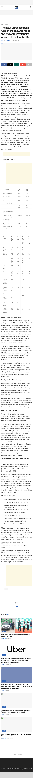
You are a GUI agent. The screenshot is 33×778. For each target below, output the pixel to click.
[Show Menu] (2, 7)
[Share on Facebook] (4, 64)
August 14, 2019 (16, 40)
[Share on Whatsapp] (16, 64)
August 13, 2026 (9, 738)
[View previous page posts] (15, 744)
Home (2, 24)
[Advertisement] (16, 2)
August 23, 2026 (9, 638)
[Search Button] (31, 7)
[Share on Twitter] (10, 64)
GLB (6, 589)
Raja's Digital (19, 770)
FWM (8, 40)
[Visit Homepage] (16, 7)
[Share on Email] (23, 64)
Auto (6, 24)
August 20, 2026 (9, 690)
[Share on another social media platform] (29, 64)
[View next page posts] (18, 744)
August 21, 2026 (9, 664)
